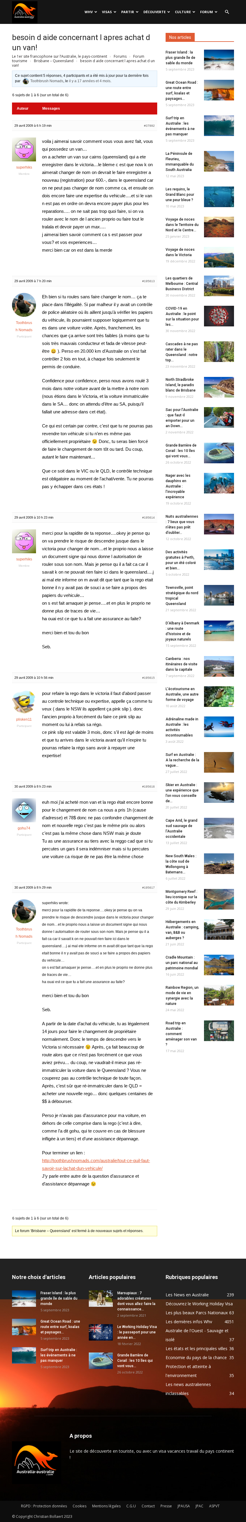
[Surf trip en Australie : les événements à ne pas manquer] (219, 125)
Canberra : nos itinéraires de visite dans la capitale (181, 664)
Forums (120, 56)
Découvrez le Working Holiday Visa (199, 1303)
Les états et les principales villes (196, 1348)
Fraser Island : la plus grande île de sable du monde (180, 57)
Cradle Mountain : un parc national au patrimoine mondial (182, 962)
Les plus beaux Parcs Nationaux (197, 1312)
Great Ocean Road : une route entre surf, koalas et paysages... (60, 1326)
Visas (107, 12)
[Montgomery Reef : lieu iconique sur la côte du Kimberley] (219, 899)
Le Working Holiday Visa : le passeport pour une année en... (137, 1332)
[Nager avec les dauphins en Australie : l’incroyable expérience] (219, 483)
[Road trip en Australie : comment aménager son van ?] (219, 1030)
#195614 (148, 517)
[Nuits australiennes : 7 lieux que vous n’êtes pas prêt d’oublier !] (219, 524)
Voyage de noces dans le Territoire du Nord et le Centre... (182, 224)
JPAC (199, 1506)
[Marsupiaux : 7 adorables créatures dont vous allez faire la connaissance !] (101, 1298)
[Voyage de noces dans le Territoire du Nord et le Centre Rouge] (219, 227)
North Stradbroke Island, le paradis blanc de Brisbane (181, 385)
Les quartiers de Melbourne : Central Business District (182, 283)
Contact (148, 1506)
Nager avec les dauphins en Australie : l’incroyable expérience (178, 486)
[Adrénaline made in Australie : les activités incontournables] (219, 726)
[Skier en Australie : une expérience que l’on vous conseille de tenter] (219, 792)
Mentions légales (106, 1506)
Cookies (79, 1506)
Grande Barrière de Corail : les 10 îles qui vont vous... (181, 450)
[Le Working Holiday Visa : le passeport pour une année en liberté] (101, 1332)
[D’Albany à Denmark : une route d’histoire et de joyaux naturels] (219, 631)
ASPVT (214, 1506)
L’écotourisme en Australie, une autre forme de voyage (182, 694)
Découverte (154, 12)
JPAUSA (184, 1506)
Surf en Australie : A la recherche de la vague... (182, 760)
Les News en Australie (187, 1295)
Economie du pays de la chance (196, 1357)
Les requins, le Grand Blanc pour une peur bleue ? (180, 194)
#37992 (149, 125)
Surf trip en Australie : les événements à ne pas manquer (58, 1355)
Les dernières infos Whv (189, 1321)
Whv (89, 12)
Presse (166, 1506)
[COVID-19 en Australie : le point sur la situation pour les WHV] (219, 316)
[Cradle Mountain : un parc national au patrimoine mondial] (219, 965)
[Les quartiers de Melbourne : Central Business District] (219, 286)
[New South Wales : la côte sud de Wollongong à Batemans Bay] (219, 863)
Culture (183, 12)
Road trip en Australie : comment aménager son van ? (181, 1034)
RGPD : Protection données (44, 1506)
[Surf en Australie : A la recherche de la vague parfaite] (219, 762)
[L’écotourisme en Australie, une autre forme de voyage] (219, 696)
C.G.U (131, 1506)
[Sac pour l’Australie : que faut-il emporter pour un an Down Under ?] (219, 417)
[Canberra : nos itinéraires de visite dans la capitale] (219, 666)
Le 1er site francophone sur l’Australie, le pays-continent (59, 56)
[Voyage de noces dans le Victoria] (219, 257)
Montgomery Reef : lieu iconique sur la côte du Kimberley (181, 897)
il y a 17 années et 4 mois (89, 81)
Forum (206, 12)
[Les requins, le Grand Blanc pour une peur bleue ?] (219, 197)
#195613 (148, 281)
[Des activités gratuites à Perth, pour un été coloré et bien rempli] (219, 559)
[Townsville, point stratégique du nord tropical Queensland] (219, 595)
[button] (227, 12)
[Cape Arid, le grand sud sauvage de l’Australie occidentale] (219, 828)
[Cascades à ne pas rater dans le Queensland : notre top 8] (219, 351)
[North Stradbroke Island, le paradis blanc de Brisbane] (219, 387)
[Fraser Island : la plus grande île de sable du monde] (219, 60)
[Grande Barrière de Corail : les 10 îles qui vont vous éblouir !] (219, 453)
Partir (127, 12)
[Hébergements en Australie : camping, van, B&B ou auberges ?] (219, 929)
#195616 (148, 786)
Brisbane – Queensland (54, 60)
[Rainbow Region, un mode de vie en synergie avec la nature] (219, 995)
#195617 (148, 887)
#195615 (148, 677)
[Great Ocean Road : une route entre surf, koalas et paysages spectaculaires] (219, 90)
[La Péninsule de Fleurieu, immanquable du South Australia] (219, 161)
